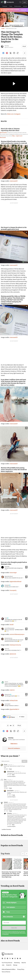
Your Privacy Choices (7, 962)
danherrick (13, 654)
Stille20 (6, 802)
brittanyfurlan (14, 700)
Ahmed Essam (10, 771)
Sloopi (5, 764)
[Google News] (20, 958)
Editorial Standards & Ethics (8, 969)
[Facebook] (2, 958)
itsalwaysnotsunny (15, 645)
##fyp (13, 135)
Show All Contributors (14, 748)
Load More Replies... (11, 776)
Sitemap (15, 965)
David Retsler (10, 790)
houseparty (13, 590)
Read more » (14, 743)
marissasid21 (14, 181)
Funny (3, 28)
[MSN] (17, 958)
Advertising (17, 962)
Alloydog (9, 813)
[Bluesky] (12, 958)
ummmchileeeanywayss (17, 634)
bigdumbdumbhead (15, 581)
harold (11, 624)
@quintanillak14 (14, 709)
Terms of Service (6, 971)
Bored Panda (7, 953)
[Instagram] (5, 958)
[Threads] (15, 958)
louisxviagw (13, 572)
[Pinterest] (7, 958)
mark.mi (12, 690)
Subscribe (14, 928)
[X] (10, 958)
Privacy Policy (20, 969)
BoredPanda (9, 2)
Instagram (17, 114)
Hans (5, 779)
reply (10, 769)
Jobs (3, 965)
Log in (24, 2)
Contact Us (8, 965)
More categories (8, 916)
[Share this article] (24, 53)
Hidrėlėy (7, 45)
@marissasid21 (3, 132)
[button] (23, 853)
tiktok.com (10, 114)
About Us (24, 962)
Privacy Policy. (6, 934)
